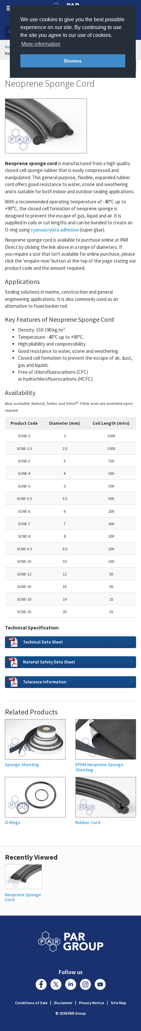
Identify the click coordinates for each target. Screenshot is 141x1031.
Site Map (118, 1002)
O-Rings (12, 822)
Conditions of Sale (31, 1002)
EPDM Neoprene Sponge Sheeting (99, 767)
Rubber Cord (87, 822)
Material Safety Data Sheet (49, 661)
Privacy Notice (91, 1002)
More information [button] (40, 44)
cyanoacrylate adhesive (55, 230)
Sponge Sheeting (22, 764)
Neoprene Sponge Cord (23, 897)
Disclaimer (63, 1002)
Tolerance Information (44, 681)
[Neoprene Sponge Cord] (23, 876)
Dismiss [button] (73, 60)
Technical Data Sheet (43, 641)
